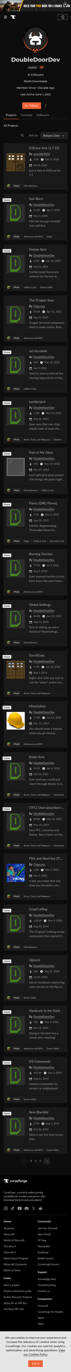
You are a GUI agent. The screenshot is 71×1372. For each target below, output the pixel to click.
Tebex (41, 1318)
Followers (43, 115)
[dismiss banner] (65, 4)
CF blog (42, 1240)
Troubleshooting (47, 1285)
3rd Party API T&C (14, 1309)
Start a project (12, 1285)
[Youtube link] (19, 1208)
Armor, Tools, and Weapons (37, 440)
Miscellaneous (30, 186)
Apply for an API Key (15, 1303)
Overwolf (43, 1306)
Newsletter (44, 1246)
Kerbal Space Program (16, 1258)
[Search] (22, 135)
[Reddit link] (40, 1208)
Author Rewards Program (18, 1297)
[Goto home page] (13, 17)
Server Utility (46, 287)
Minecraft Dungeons (15, 1264)
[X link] (33, 1208)
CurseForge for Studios (50, 1312)
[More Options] (45, 105)
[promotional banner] (35, 5)
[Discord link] (26, 1208)
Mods (16, 186)
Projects (11, 115)
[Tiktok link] (13, 1208)
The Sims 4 (10, 1246)
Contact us (44, 1291)
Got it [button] (35, 1363)
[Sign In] (62, 17)
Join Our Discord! (48, 1228)
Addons (57, 440)
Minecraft (9, 1234)
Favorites (26, 115)
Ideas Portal (44, 1234)
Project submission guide (17, 1291)
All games (9, 1228)
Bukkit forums (46, 1258)
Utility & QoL (30, 287)
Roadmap (43, 1252)
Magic (49, 237)
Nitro (41, 1324)
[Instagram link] (6, 1208)
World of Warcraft (14, 1240)
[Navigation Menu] (5, 17)
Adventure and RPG (33, 237)
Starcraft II (10, 1252)
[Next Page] (47, 1161)
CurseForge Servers (48, 1264)
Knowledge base (47, 1279)
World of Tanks (12, 1270)
